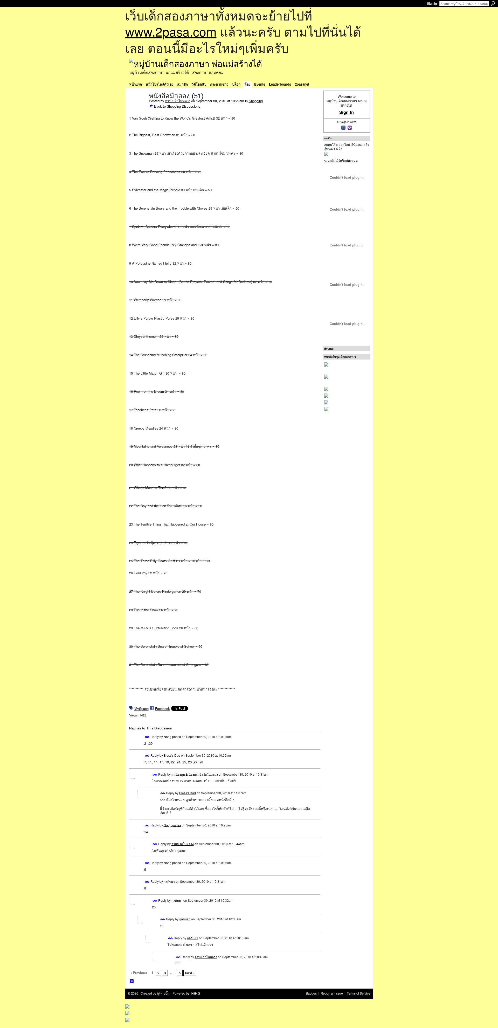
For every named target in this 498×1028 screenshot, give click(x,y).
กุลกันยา (169, 881)
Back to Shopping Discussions (177, 106)
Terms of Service (358, 993)
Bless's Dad (172, 755)
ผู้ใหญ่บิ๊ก (163, 993)
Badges (311, 993)
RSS (132, 981)
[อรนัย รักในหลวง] (137, 107)
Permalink (147, 737)
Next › (189, 972)
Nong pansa (172, 736)
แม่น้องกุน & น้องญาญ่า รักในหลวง (194, 774)
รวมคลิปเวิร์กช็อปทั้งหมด (341, 160)
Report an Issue (332, 993)
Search (493, 3)
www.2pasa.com (171, 31)
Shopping (256, 100)
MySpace (141, 708)
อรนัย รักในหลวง (177, 100)
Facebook (162, 708)
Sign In (432, 3)
